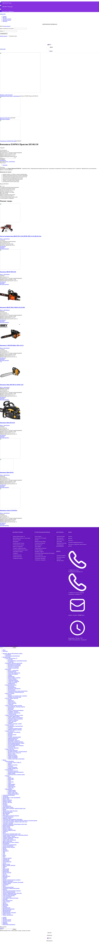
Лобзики (10, 675)
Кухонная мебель (9, 769)
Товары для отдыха (9, 749)
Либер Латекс (11, 785)
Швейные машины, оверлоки (15, 729)
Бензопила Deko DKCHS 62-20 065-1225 (11, 384)
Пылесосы (10, 727)
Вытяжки (10, 735)
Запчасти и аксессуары (13, 668)
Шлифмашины (11, 683)
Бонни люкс (11, 778)
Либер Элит (11, 787)
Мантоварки (11, 700)
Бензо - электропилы (15, 96)
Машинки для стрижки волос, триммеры (17, 695)
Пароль (2, 31)
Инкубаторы (11, 707)
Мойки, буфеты (11, 773)
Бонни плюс (11, 779)
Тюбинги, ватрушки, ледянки (15, 723)
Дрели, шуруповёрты (13, 674)
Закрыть (2, 928)
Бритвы (10, 694)
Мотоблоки (10, 709)
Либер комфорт (11, 784)
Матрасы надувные (12, 755)
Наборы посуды (11, 701)
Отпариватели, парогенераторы (15, 726)
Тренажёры (10, 722)
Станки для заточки (12, 682)
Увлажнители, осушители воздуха (16, 692)
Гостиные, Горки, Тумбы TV (14, 762)
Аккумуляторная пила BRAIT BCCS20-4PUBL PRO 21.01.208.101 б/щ (20, 236)
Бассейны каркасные (13, 750)
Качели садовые (11, 753)
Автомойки (8, 654)
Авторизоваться (4, 33)
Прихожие (10, 766)
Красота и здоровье (9, 693)
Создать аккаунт (6, 26)
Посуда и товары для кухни (11, 698)
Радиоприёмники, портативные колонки (17, 660)
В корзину (3, 159)
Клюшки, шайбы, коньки (14, 716)
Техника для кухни (9, 730)
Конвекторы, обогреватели (14, 688)
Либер (9, 783)
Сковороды (10, 704)
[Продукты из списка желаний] (49, 41)
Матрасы (7, 775)
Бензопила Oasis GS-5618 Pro (8, 510)
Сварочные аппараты (13, 680)
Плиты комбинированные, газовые (16, 743)
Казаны (10, 699)
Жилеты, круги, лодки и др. (14, 752)
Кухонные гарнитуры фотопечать (16, 772)
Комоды (10, 763)
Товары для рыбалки (13, 757)
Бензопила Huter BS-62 (7, 472)
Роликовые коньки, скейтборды (15, 718)
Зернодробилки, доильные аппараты (16, 706)
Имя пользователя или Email (7, 28)
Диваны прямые (12, 790)
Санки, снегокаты (12, 721)
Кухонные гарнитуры (13, 770)
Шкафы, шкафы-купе (13, 768)
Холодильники (11, 746)
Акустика (10, 659)
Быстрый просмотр (4, 248)
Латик (9, 780)
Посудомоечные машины (14, 744)
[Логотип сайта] (3, 14)
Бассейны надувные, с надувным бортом (17, 751)
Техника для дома (9, 724)
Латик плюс (11, 781)
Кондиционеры (11, 689)
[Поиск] (49, 39)
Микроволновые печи (13, 738)
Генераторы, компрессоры (14, 672)
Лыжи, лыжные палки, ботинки (15, 717)
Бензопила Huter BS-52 (5, 117)
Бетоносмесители (12, 671)
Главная (2, 96)
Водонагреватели (12, 687)
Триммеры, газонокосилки (14, 712)
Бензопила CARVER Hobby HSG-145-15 (12, 345)
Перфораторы (11, 676)
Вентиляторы (11, 686)
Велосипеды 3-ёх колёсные (14, 664)
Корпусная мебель (9, 761)
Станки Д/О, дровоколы (13, 681)
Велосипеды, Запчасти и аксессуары (13, 663)
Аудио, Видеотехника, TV (11, 658)
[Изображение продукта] (7, 233)
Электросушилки (12, 714)
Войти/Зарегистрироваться (9, 924)
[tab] (51, 165)
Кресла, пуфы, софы (12, 792)
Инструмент (7, 96)
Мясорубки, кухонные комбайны (15, 741)
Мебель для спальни (12, 764)
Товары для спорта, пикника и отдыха (14, 715)
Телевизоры (11, 661)
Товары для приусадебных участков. (13, 705)
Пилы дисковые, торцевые (14, 677)
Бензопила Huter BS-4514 (7, 422)
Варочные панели (12, 734)
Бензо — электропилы (13, 670)
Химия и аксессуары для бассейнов (16, 758)
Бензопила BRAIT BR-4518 (8, 272)
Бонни (9, 776)
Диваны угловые (12, 791)
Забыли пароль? (3, 36)
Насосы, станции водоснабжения (15, 710)
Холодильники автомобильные (12, 655)
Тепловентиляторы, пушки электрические (17, 691)
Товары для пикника (13, 756)
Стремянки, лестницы (13, 711)
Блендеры (10, 733)
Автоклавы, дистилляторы (14, 732)
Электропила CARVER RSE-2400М (8, 141)
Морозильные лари (12, 739)
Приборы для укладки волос (14, 697)
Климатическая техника (10, 684)
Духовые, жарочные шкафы (14, 737)
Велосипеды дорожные (13, 666)
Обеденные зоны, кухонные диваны (16, 774)
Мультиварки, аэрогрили (14, 740)
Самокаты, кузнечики (13, 720)
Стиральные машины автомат (15, 728)
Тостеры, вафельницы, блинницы (16, 745)
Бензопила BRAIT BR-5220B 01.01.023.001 (12, 307)
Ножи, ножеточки (12, 703)
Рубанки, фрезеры (12, 678)
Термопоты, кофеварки (13, 747)
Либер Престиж (11, 786)
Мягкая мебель (8, 789)
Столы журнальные (12, 767)
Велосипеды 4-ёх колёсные (14, 665)
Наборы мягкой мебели (13, 793)
